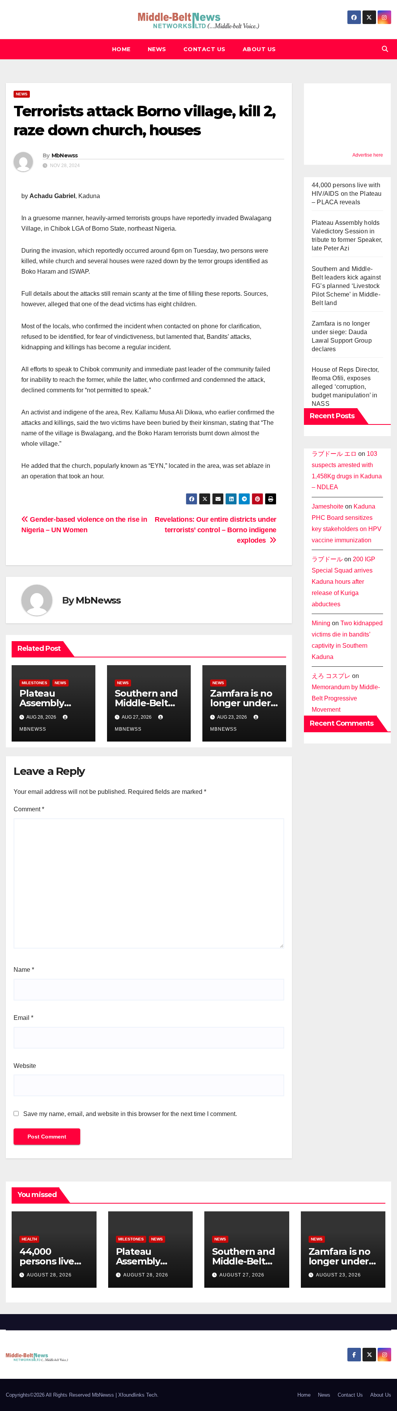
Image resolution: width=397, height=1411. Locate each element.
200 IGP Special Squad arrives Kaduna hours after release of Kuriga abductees (343, 581)
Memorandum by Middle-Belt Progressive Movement (346, 698)
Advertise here (367, 155)
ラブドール (327, 559)
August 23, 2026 (338, 1275)
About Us (259, 49)
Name (24, 969)
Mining (321, 623)
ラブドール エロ (334, 453)
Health (29, 1239)
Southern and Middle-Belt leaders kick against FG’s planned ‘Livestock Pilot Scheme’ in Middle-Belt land (346, 286)
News (157, 49)
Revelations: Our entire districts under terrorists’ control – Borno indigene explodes (215, 529)
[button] (385, 49)
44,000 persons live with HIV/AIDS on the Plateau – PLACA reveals (347, 193)
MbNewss (65, 155)
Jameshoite (327, 506)
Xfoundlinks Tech (137, 1395)
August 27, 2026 (241, 1275)
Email (23, 1017)
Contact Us (204, 49)
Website (25, 1066)
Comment (29, 809)
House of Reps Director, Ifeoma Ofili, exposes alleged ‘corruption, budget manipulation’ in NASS (345, 386)
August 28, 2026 (49, 1275)
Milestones (34, 683)
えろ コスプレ (331, 676)
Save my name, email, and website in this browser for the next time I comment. (130, 1114)
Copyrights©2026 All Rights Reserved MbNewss (61, 1395)
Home (121, 49)
